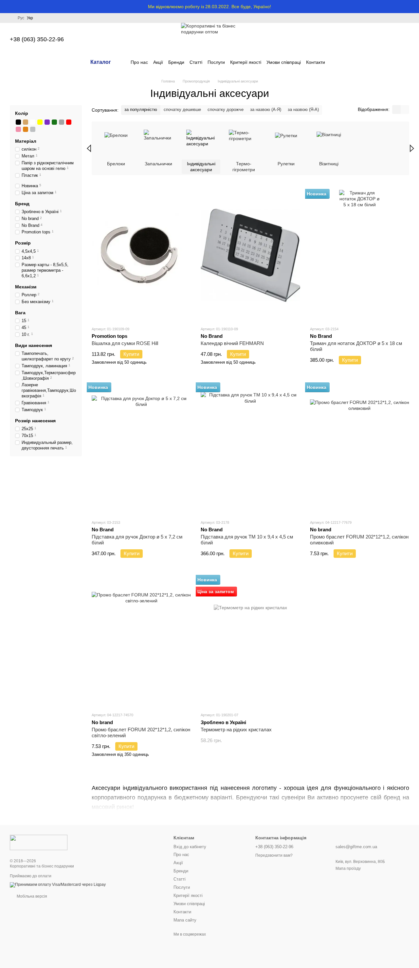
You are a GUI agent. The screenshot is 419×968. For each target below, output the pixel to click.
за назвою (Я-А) (303, 109)
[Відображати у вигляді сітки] (396, 109)
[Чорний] (18, 122)
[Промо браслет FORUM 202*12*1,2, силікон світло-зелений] (141, 641)
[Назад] (89, 148)
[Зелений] (54, 122)
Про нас (139, 62)
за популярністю (140, 109)
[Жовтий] (40, 122)
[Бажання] (370, 39)
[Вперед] (412, 148)
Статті (196, 62)
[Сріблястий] (32, 129)
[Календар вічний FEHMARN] (250, 255)
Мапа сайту (184, 920)
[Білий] (32, 122)
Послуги (216, 62)
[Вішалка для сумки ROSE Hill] (141, 255)
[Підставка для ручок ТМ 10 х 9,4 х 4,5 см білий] (250, 448)
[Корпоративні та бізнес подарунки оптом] (38, 842)
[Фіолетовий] (47, 122)
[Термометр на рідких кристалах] (250, 641)
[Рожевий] (18, 129)
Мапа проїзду (348, 868)
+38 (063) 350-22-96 (37, 39)
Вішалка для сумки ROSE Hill (125, 343)
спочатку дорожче (226, 109)
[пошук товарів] (337, 62)
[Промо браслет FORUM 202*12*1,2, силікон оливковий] (359, 448)
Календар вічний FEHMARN (232, 343)
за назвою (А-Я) (265, 109)
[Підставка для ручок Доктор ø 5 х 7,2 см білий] (141, 448)
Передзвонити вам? (274, 855)
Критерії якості (245, 62)
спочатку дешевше (182, 109)
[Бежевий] (25, 122)
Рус (21, 18)
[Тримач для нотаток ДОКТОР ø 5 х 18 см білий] (359, 255)
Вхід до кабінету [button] (189, 846)
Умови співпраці (283, 62)
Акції (158, 62)
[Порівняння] (353, 39)
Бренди (176, 62)
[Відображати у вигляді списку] (405, 109)
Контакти (315, 62)
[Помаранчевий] (25, 129)
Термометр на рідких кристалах (236, 729)
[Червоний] (68, 122)
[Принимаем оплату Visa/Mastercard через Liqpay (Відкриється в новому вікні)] (58, 884)
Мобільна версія (31, 896)
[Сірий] (61, 122)
